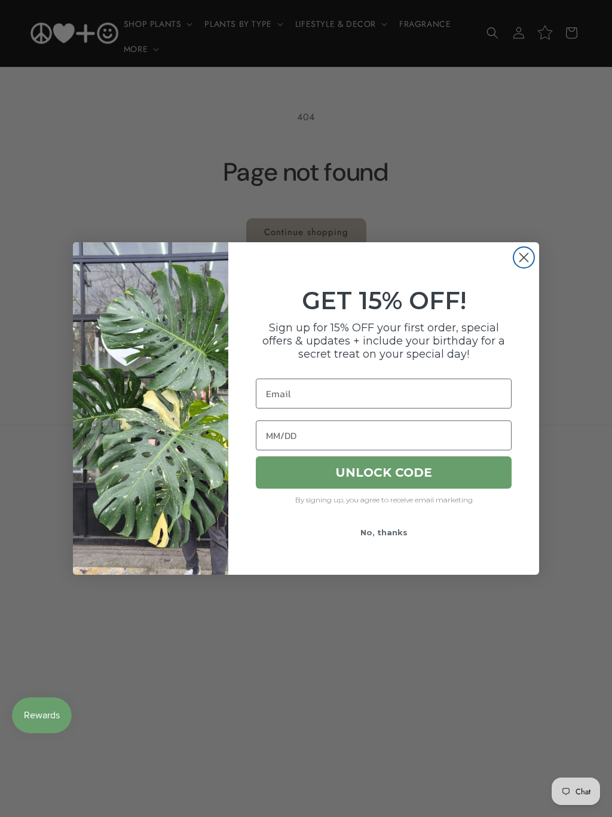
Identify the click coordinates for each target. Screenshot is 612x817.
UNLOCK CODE (383, 472)
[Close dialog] (523, 257)
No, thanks (384, 532)
